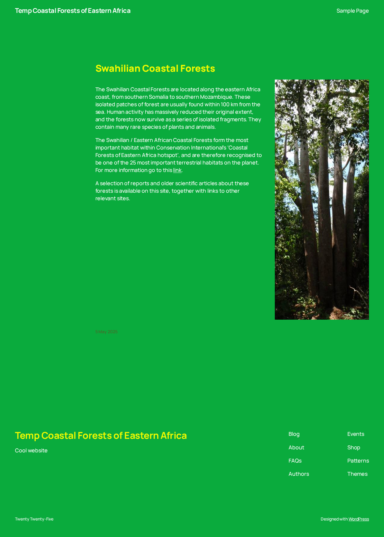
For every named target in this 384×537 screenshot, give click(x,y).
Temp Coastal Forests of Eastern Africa (72, 10)
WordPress (359, 519)
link (177, 169)
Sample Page (353, 10)
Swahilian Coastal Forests (155, 68)
